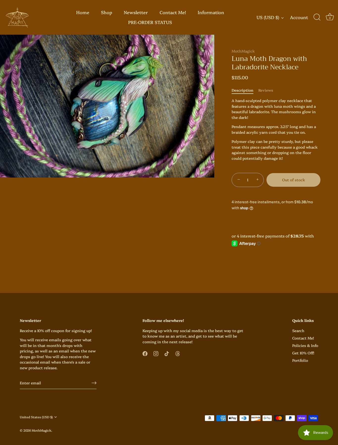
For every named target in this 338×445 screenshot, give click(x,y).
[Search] (317, 17)
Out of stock (293, 179)
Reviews (265, 90)
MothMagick (243, 50)
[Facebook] (145, 353)
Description (242, 90)
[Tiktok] (166, 353)
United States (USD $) (36, 417)
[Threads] (177, 353)
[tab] (245, 90)
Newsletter (136, 12)
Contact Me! (173, 12)
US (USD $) (268, 17)
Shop (106, 12)
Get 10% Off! (303, 352)
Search (298, 330)
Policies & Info (305, 345)
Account (299, 17)
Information (211, 12)
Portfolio (300, 360)
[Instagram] (155, 353)
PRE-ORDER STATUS (150, 22)
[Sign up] (94, 382)
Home (82, 12)
